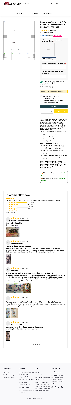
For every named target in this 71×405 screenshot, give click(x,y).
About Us (6, 372)
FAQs (37, 372)
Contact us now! (57, 372)
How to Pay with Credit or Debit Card (43, 378)
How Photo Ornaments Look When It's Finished (43, 390)
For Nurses (35, 13)
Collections (21, 13)
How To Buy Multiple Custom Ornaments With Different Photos (43, 384)
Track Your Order (8, 377)
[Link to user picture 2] (18, 288)
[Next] (33, 36)
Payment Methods (25, 387)
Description (45, 117)
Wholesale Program (9, 375)
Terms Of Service (25, 385)
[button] (44, 30)
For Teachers (48, 13)
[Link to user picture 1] (12, 232)
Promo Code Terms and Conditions (27, 391)
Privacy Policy (23, 382)
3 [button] (35, 344)
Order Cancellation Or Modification (26, 373)
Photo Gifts (18, 9)
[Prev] (5, 36)
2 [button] (33, 344)
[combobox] (34, 3)
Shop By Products (35, 9)
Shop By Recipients (55, 9)
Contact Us (39, 375)
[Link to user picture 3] (27, 288)
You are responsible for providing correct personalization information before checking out (53, 99)
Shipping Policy (24, 377)
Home (7, 9)
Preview (53, 106)
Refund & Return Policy (26, 379)
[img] (15, 218)
